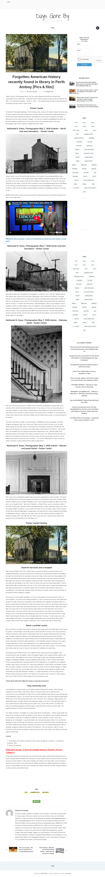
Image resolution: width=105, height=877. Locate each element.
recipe (94, 176)
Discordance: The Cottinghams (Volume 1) (33, 837)
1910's (76, 126)
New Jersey (45, 792)
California (79, 142)
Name (78, 44)
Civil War (89, 142)
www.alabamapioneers (58, 818)
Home (8, 2)
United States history (90, 188)
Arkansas (91, 138)
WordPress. (44, 873)
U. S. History (76, 188)
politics (85, 176)
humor (77, 161)
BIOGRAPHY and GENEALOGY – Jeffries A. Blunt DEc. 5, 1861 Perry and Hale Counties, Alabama (84, 394)
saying (75, 184)
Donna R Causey (32, 91)
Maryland (83, 165)
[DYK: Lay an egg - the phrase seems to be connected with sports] (13, 849)
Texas (93, 184)
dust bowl (79, 145)
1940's (86, 130)
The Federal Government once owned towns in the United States (87, 105)
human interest (89, 157)
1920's (84, 126)
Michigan (74, 168)
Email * (79, 50)
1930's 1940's (76, 130)
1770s (25, 792)
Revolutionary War (89, 180)
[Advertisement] (69, 4)
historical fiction (88, 153)
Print (37, 801)
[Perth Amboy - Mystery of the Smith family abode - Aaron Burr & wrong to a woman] (60, 850)
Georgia (77, 149)
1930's (92, 126)
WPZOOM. (68, 873)
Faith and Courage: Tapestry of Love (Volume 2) (35, 832)
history (78, 157)
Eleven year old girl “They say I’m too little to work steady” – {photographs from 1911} (87, 99)
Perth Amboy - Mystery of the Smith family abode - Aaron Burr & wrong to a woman (46, 850)
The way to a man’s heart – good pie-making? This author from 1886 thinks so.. (83, 91)
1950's (94, 130)
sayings (84, 184)
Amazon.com (58, 820)
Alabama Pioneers (85, 343)
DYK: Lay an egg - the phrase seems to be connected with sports (26, 849)
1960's (77, 134)
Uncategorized (48, 91)
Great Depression (89, 149)
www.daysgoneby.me (24, 820)
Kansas (74, 165)
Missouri (94, 168)
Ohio (95, 172)
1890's (84, 122)
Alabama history (35, 792)
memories (94, 165)
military (84, 168)
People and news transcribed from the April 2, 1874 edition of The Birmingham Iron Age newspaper (84, 358)
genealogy (89, 145)
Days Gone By (52, 16)
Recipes (77, 180)
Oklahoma (75, 176)
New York (86, 172)
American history (79, 138)
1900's (92, 122)
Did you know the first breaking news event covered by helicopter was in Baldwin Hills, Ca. (87, 84)
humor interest (88, 161)
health (77, 153)
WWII (84, 191)
